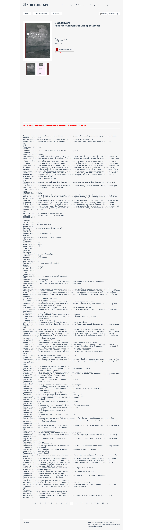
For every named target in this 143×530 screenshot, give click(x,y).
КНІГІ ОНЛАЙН (38, 5)
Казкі (27, 13)
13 (51, 503)
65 (103, 503)
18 (76, 503)
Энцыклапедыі (41, 13)
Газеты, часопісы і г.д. (110, 14)
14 (56, 503)
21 (92, 503)
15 (61, 503)
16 (66, 503)
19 (81, 503)
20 (87, 503)
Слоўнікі (56, 13)
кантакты (98, 526)
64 (98, 503)
